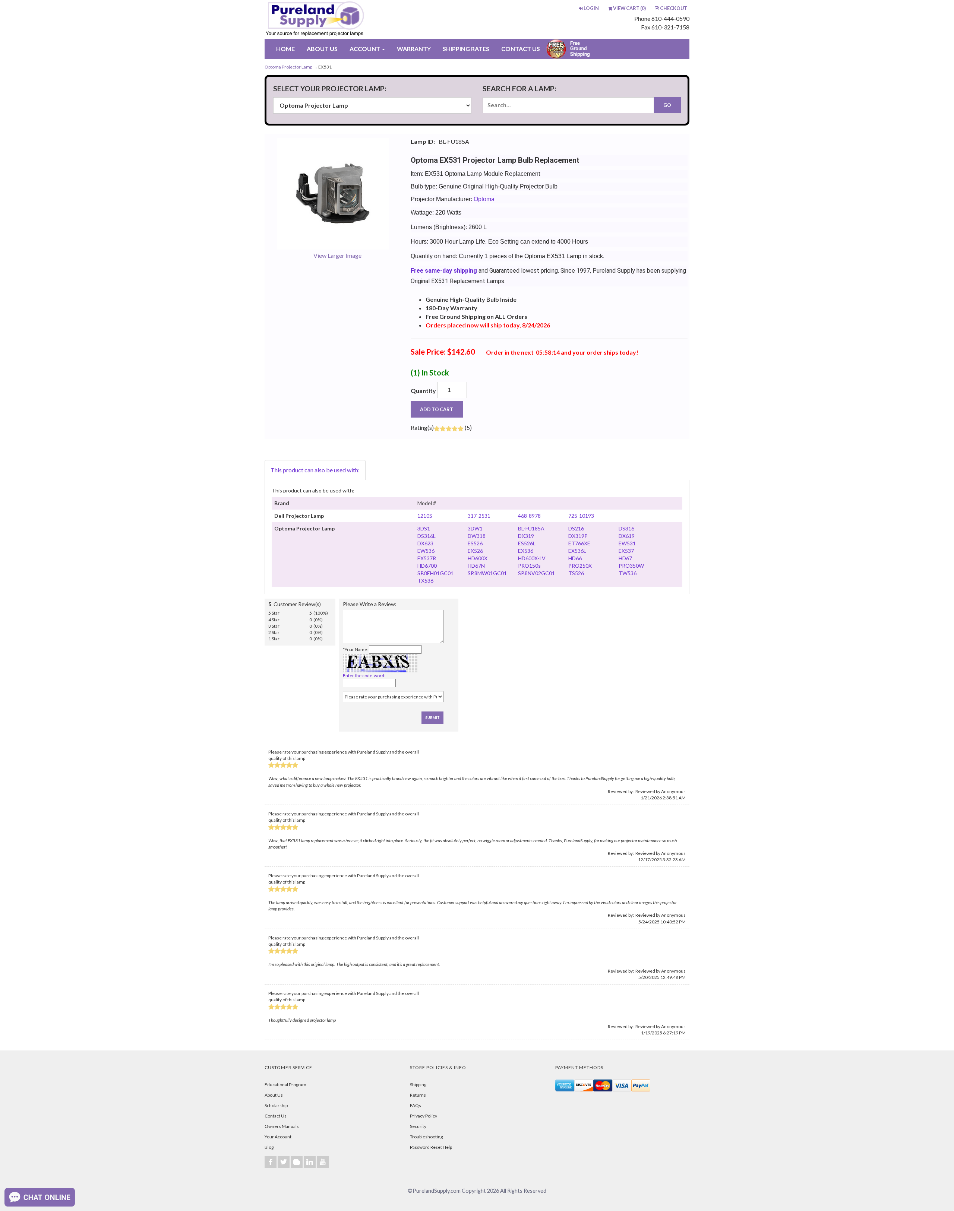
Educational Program (285, 1084)
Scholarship (276, 1105)
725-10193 (581, 516)
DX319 (526, 536)
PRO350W (631, 565)
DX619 (627, 536)
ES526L (527, 543)
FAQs (415, 1105)
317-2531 (479, 516)
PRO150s (529, 565)
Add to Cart (436, 409)
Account (365, 48)
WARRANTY (414, 48)
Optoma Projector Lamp (288, 67)
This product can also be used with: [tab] (315, 469)
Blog (269, 1147)
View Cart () (629, 8)
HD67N (476, 565)
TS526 (576, 573)
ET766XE (579, 543)
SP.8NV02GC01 (536, 573)
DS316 (626, 528)
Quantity (423, 390)
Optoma (484, 199)
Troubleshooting (426, 1136)
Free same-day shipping (444, 270)
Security (418, 1126)
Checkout (673, 8)
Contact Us (276, 1116)
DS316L (426, 536)
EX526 (475, 551)
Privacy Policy (423, 1116)
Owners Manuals (282, 1126)
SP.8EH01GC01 (435, 573)
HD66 (575, 558)
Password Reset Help (431, 1147)
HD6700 (427, 565)
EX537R (426, 558)
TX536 (425, 580)
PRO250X (580, 565)
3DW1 (475, 528)
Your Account (278, 1136)
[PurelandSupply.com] (350, 19)
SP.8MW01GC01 (487, 573)
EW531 (627, 543)
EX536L (577, 551)
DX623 (425, 543)
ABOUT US (322, 48)
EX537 (626, 551)
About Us (274, 1095)
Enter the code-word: (364, 675)
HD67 (625, 558)
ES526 (475, 543)
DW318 (477, 536)
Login (591, 8)
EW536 (426, 551)
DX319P (578, 536)
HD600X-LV (532, 558)
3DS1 (423, 528)
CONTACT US (520, 48)
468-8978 (529, 516)
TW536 (627, 573)
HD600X (477, 558)
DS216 (576, 528)
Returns (418, 1095)
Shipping (418, 1084)
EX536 (525, 551)
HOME (285, 48)
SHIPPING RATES (466, 48)
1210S (424, 516)
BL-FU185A (531, 528)
